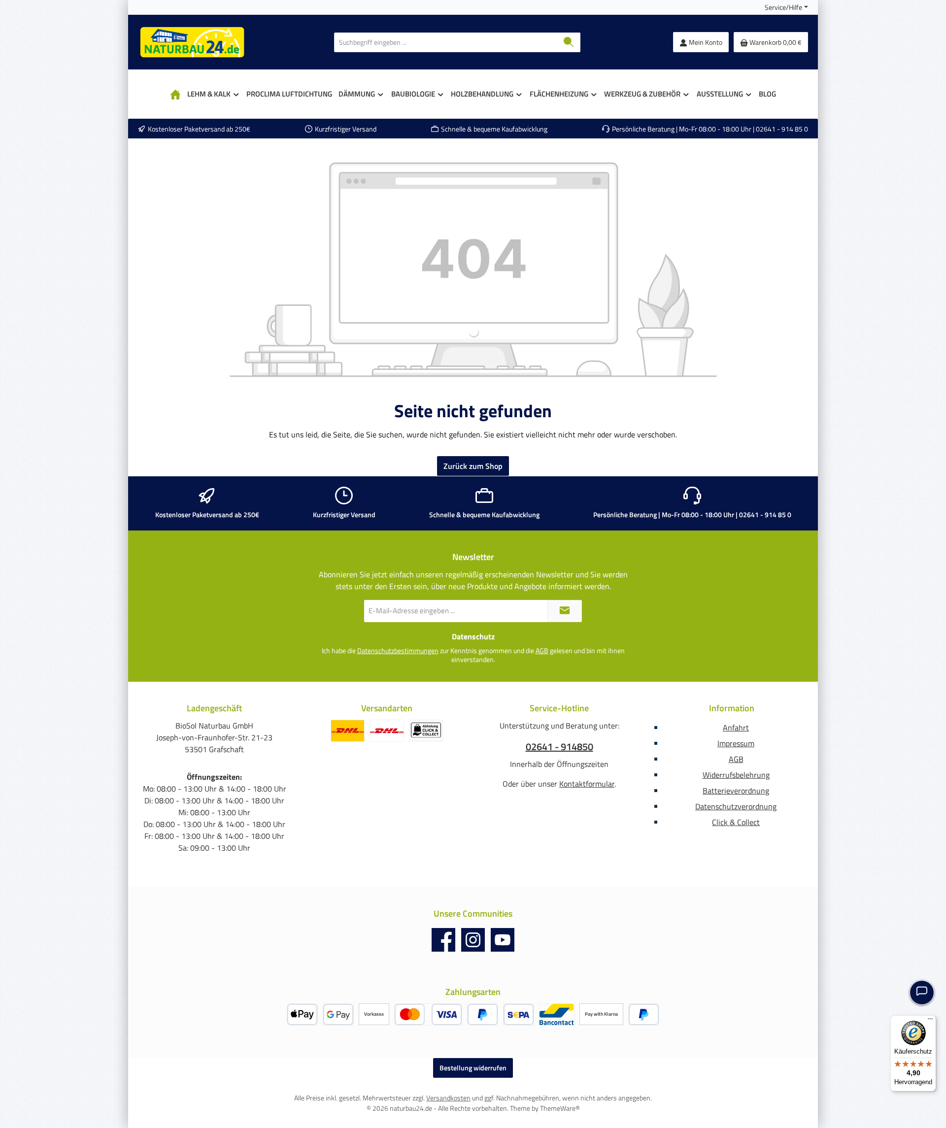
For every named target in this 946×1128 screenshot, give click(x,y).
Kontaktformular (586, 784)
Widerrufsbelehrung (736, 775)
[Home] (175, 94)
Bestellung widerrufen (473, 1067)
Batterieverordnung (736, 790)
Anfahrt (736, 727)
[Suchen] (568, 42)
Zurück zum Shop (473, 466)
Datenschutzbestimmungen (398, 650)
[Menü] (930, 1021)
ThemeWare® (560, 1108)
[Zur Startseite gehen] (192, 42)
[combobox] (446, 42)
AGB (542, 650)
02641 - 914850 (559, 746)
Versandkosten (448, 1098)
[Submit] (564, 611)
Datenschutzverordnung (736, 806)
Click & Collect (736, 822)
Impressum (735, 743)
